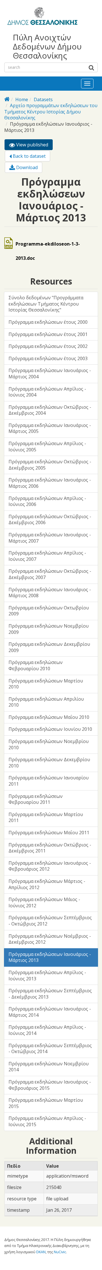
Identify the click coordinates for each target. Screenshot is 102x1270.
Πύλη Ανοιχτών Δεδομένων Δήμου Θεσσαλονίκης (47, 46)
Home (21, 99)
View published (34, 146)
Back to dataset (29, 156)
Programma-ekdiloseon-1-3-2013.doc (48, 251)
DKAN (41, 1251)
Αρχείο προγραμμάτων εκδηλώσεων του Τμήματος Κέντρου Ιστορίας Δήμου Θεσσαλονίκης (50, 111)
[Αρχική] (41, 17)
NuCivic (60, 1251)
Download (26, 167)
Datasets (43, 99)
